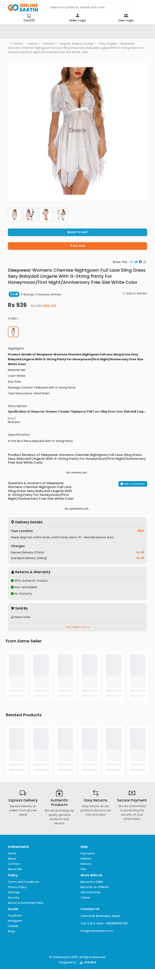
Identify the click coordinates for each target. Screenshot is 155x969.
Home (17, 44)
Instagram (15, 921)
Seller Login (77, 20)
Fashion (32, 44)
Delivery (86, 859)
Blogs (11, 931)
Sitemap (14, 892)
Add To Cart (79, 232)
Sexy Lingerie (108, 44)
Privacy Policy (17, 887)
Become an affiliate (95, 887)
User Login (126, 20)
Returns (86, 864)
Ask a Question (134, 484)
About (12, 859)
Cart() (29, 20)
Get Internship (91, 892)
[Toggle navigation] (16, 33)
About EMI (15, 869)
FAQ (83, 869)
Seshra (90, 962)
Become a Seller (92, 882)
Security (13, 898)
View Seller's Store (77, 627)
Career (85, 898)
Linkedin (13, 926)
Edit (141, 531)
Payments (88, 853)
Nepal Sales (22, 617)
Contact (14, 864)
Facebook (15, 915)
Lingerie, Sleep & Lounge (77, 44)
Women (48, 44)
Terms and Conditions (23, 882)
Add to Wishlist (136, 293)
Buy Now (78, 246)
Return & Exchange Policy (26, 903)
